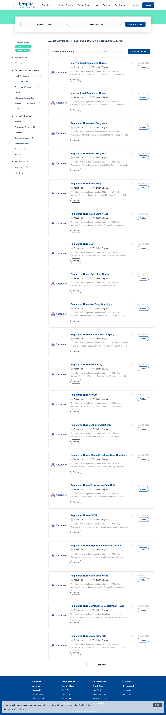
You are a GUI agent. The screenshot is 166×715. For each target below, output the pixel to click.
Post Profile (97, 690)
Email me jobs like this (63, 51)
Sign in (135, 5)
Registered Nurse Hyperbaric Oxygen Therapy (96, 545)
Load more (101, 664)
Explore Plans (68, 686)
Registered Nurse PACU (83, 394)
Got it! (157, 705)
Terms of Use (37, 694)
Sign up (148, 5)
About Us (36, 686)
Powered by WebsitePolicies (15, 709)
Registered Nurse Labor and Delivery (90, 425)
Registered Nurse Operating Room (89, 274)
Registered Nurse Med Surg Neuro (89, 123)
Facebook (130, 686)
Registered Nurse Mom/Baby (86, 364)
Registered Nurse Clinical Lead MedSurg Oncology (98, 455)
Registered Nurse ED (82, 244)
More (17, 108)
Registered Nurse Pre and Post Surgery (92, 334)
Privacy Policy (38, 698)
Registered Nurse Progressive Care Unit (92, 485)
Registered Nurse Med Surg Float (88, 153)
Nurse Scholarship (100, 698)
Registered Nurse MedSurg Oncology (91, 304)
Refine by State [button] (21, 161)
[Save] (132, 63)
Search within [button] (20, 57)
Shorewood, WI (21, 50)
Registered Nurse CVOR (83, 515)
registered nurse (22, 47)
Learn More (67, 698)
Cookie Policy (84, 704)
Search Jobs (135, 24)
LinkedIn (129, 694)
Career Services (99, 694)
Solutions (66, 694)
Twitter (129, 690)
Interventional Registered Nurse (88, 63)
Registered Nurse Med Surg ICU (88, 636)
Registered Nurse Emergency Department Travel (97, 605)
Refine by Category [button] (23, 116)
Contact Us (37, 690)
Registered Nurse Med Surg (85, 183)
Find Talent (67, 690)
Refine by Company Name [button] (26, 70)
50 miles (18, 63)
